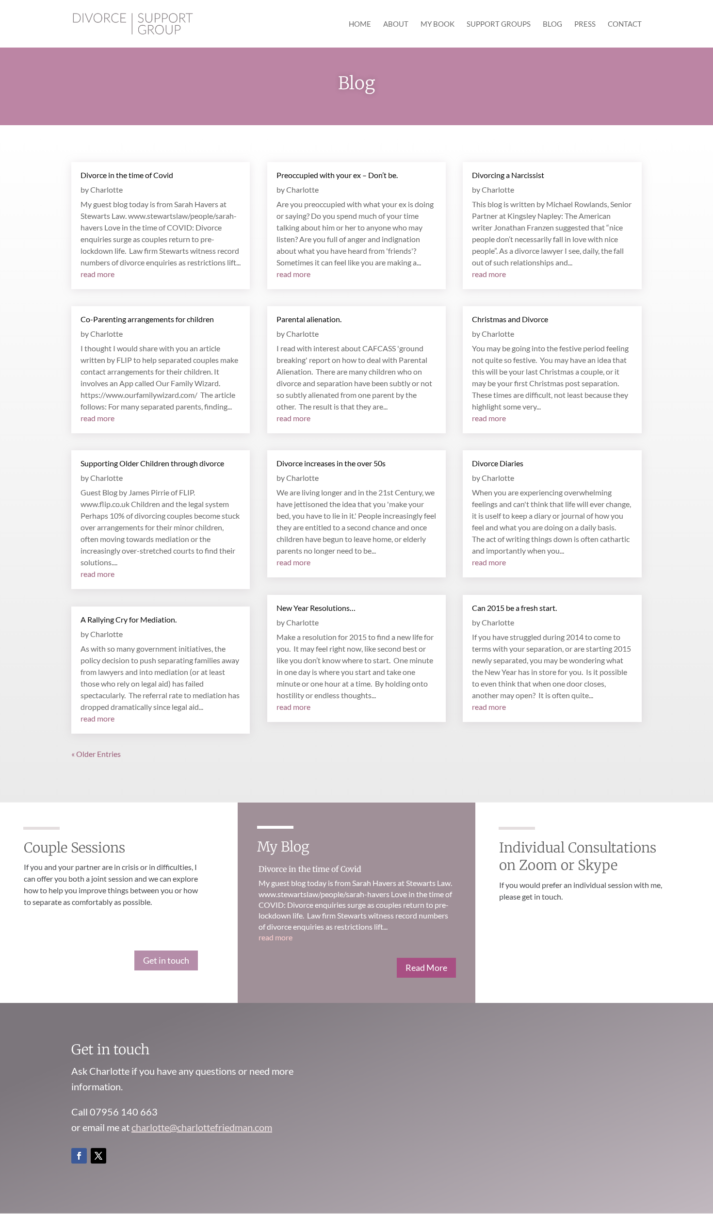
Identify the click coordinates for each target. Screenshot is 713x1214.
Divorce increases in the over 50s (331, 463)
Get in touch (166, 960)
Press (585, 24)
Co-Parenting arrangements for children (147, 319)
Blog (552, 24)
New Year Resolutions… (316, 607)
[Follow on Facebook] (79, 1156)
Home (360, 24)
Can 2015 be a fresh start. (514, 607)
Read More (426, 967)
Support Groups (499, 24)
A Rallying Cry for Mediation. (129, 619)
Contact (625, 24)
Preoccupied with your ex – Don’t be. (337, 175)
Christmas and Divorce (510, 319)
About (395, 24)
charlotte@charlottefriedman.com (201, 1127)
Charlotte (106, 189)
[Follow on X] (98, 1156)
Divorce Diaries (497, 463)
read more (97, 274)
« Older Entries (96, 753)
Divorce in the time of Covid (127, 175)
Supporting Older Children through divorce (152, 463)
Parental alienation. (308, 319)
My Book (437, 24)
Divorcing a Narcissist (508, 175)
